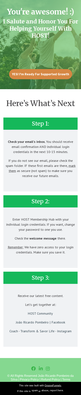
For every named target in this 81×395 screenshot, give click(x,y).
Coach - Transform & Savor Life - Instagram (40, 331)
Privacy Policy (29, 379)
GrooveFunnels (53, 385)
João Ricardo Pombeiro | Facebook (40, 322)
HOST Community (40, 313)
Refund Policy (50, 379)
